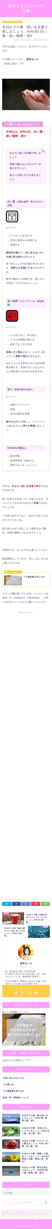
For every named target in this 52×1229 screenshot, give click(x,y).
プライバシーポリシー (20, 1222)
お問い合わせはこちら (14, 1078)
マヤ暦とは (8, 1084)
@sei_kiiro (11, 63)
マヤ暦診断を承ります (14, 1091)
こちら (5, 1060)
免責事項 (36, 1222)
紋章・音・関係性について (16, 1098)
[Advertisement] (26, 727)
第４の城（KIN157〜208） (12, 22)
